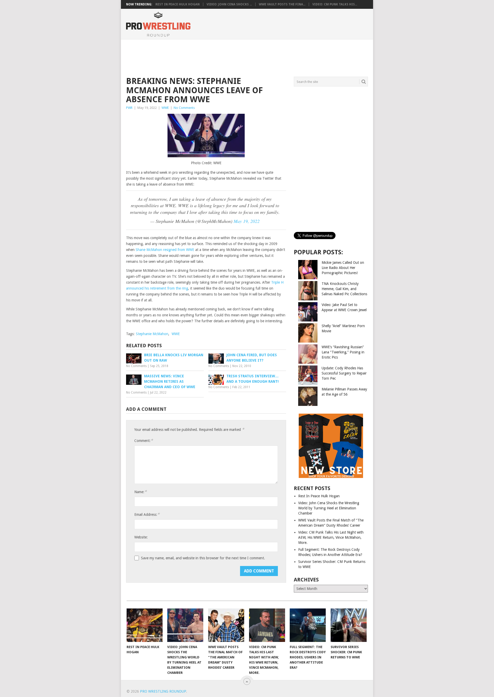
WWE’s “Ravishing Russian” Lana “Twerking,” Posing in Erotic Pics (343, 352)
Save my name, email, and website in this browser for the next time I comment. (203, 558)
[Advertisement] (246, 57)
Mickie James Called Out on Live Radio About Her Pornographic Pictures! (343, 267)
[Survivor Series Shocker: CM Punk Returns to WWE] (349, 625)
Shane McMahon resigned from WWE (165, 250)
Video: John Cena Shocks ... (229, 4)
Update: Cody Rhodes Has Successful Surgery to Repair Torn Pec (344, 373)
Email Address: (147, 514)
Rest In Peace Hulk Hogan (177, 4)
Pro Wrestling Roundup (163, 691)
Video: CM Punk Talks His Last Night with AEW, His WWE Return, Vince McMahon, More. (331, 537)
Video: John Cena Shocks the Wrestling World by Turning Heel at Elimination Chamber (328, 508)
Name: (140, 491)
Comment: (143, 440)
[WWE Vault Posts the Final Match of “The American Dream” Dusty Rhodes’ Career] (226, 625)
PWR (129, 108)
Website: (141, 537)
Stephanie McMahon (152, 334)
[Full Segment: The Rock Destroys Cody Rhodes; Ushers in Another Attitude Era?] (308, 625)
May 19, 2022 (247, 221)
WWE (165, 108)
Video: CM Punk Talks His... (334, 4)
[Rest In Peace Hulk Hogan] (145, 625)
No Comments (184, 108)
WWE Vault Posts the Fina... (282, 4)
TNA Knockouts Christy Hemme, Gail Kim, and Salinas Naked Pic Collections (344, 289)
